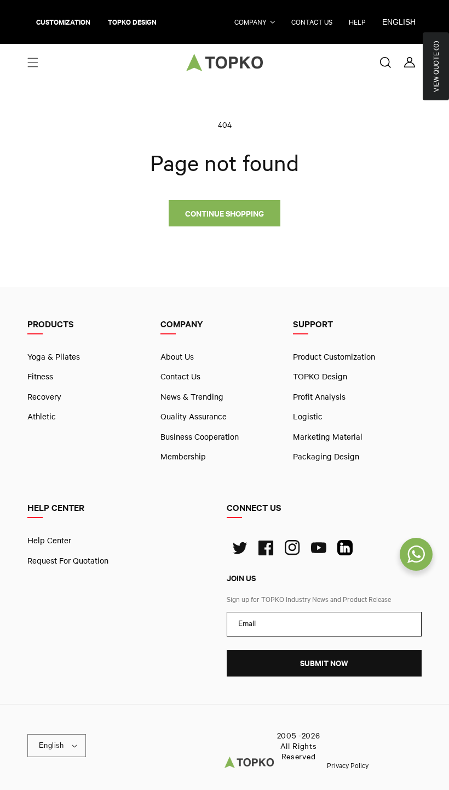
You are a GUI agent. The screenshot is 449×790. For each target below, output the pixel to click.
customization (63, 22)
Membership (183, 456)
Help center (49, 540)
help (357, 22)
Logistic (308, 416)
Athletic (41, 416)
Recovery (44, 396)
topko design (132, 22)
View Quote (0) (435, 66)
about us (177, 356)
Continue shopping (224, 213)
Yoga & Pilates (53, 356)
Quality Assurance (193, 416)
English (399, 22)
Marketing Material (327, 436)
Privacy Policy (348, 765)
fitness (40, 376)
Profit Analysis (319, 396)
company (250, 22)
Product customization (334, 356)
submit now (324, 663)
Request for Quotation (67, 560)
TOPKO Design (320, 376)
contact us (311, 22)
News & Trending (191, 396)
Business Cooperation (199, 436)
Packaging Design (326, 456)
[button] (33, 62)
